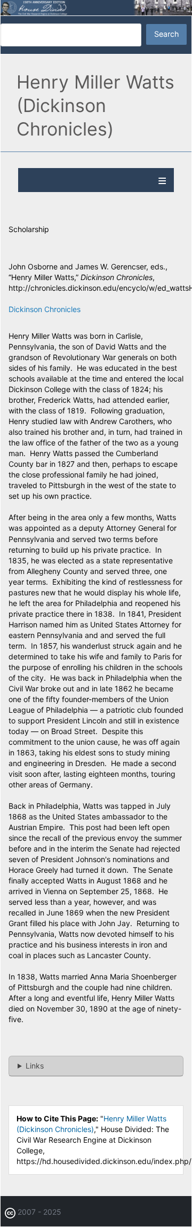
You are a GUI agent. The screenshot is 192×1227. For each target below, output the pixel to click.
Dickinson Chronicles (45, 309)
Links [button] (35, 1065)
